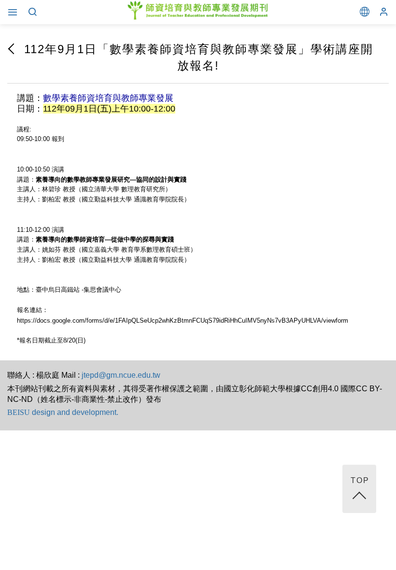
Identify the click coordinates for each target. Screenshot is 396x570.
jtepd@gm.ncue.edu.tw (121, 375)
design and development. (62, 412)
